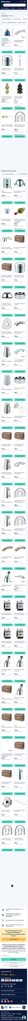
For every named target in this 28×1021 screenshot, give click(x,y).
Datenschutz (4, 1015)
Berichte (16, 1019)
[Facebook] (5, 986)
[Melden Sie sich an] (21, 1)
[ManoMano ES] (11, 1001)
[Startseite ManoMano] (10, 1)
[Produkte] (2, 5)
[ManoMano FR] (2, 1001)
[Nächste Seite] (17, 886)
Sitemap (13, 1013)
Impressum (18, 1013)
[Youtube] (8, 986)
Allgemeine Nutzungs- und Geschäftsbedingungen (12, 1017)
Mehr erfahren (15, 966)
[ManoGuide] (24, 1018)
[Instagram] (11, 986)
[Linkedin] (2, 986)
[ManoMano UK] (8, 1001)
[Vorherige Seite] (10, 886)
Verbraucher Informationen (7, 1019)
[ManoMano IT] (5, 1001)
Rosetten (4, 13)
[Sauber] (24, 5)
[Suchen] (4, 5)
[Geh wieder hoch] (22, 1001)
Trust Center (10, 1015)
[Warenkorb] (24, 1)
